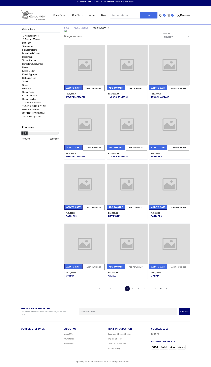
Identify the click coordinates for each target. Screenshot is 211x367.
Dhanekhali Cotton (30, 53)
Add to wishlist (94, 88)
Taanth (25, 81)
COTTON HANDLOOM (33, 113)
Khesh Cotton (28, 71)
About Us (68, 334)
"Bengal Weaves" (101, 28)
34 (155, 288)
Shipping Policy (115, 338)
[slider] (25, 133)
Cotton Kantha (29, 99)
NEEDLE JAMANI (30, 109)
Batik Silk (26, 88)
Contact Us (69, 343)
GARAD (70, 275)
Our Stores (77, 15)
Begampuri (27, 57)
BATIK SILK (156, 156)
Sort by (166, 33)
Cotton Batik (28, 92)
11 (144, 288)
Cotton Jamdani (29, 95)
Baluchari (26, 43)
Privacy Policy (114, 348)
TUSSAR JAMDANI (31, 102)
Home (66, 28)
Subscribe (184, 311)
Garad (25, 85)
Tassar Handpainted (31, 116)
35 (160, 288)
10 (138, 288)
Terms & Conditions (117, 343)
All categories (31, 36)
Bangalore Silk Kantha (32, 64)
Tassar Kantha (29, 60)
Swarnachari (28, 46)
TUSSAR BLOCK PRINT (34, 106)
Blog (103, 15)
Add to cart (73, 87)
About (92, 15)
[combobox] (176, 36)
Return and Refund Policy (119, 334)
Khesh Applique (29, 74)
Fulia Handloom (29, 50)
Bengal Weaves (32, 39)
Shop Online (59, 15)
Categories (27, 29)
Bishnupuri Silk (29, 78)
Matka (25, 67)
